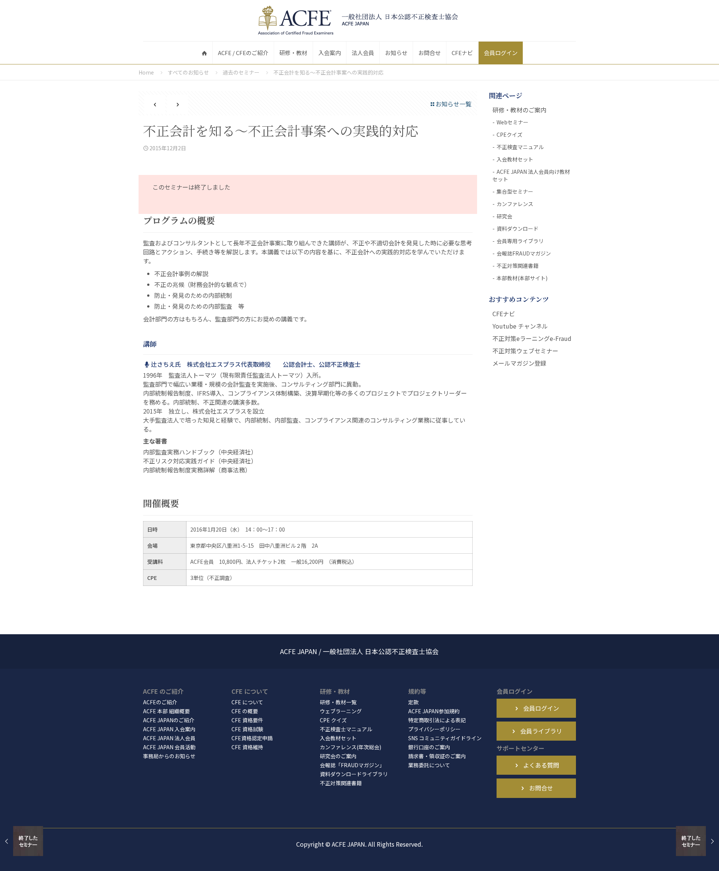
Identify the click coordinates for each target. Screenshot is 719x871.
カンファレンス (515, 204)
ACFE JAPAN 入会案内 (169, 729)
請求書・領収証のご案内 (437, 756)
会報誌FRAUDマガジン (524, 253)
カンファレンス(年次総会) (350, 747)
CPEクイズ (509, 134)
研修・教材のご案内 (519, 109)
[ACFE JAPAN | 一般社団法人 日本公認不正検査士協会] (359, 20)
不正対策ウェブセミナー (525, 350)
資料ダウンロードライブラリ (354, 774)
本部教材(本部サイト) (522, 278)
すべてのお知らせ (188, 72)
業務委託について (429, 765)
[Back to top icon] (683, 856)
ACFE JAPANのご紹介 (168, 720)
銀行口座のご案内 (429, 747)
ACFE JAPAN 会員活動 (169, 747)
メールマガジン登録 (519, 363)
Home (146, 72)
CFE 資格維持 (247, 747)
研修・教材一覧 (338, 702)
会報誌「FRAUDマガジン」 (352, 765)
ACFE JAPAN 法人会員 (169, 738)
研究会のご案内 (338, 756)
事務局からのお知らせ (169, 756)
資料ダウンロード (518, 228)
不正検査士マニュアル (346, 729)
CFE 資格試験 (247, 729)
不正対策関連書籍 (518, 265)
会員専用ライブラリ (520, 241)
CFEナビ (503, 313)
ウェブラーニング (341, 711)
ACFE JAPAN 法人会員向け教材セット (531, 175)
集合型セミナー (515, 191)
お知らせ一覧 (453, 103)
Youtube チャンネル (520, 325)
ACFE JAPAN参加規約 (433, 711)
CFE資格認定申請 (252, 738)
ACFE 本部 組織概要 (166, 711)
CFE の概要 (244, 711)
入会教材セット (515, 159)
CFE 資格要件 (247, 720)
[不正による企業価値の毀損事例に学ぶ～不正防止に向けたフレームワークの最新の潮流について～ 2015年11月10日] (21, 841)
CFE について (247, 702)
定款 (413, 702)
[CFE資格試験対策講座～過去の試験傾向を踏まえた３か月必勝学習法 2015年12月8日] (697, 841)
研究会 (504, 216)
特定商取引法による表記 (437, 720)
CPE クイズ (333, 720)
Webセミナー (512, 122)
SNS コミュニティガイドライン (445, 738)
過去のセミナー (241, 72)
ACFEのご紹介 (160, 702)
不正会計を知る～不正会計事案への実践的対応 (328, 72)
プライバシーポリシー (434, 729)
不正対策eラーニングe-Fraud (531, 338)
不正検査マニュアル (520, 147)
